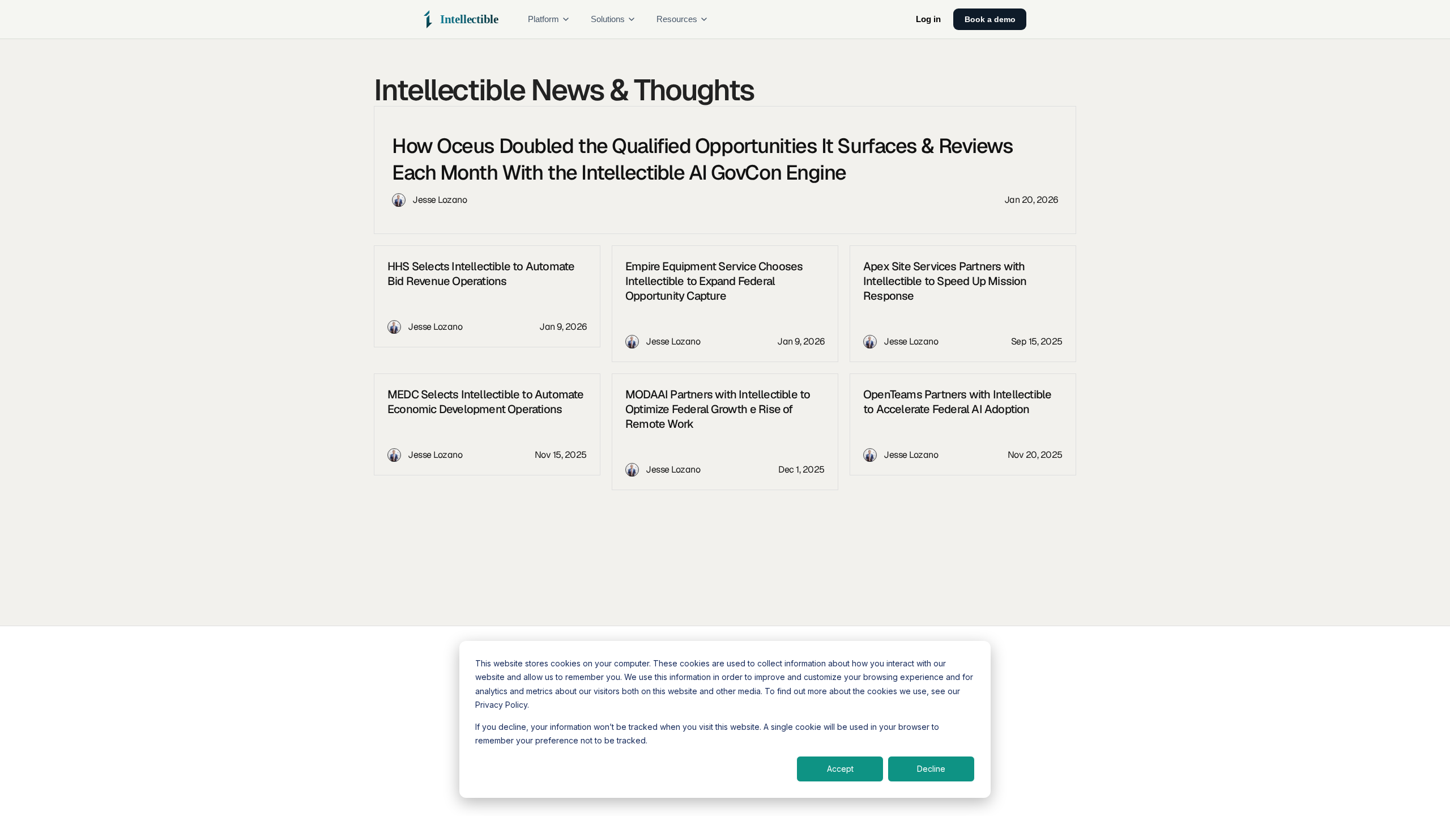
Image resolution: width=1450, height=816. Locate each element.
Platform (543, 19)
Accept (840, 769)
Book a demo (990, 19)
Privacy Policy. (502, 704)
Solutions (608, 19)
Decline (931, 769)
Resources (676, 19)
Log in (928, 19)
